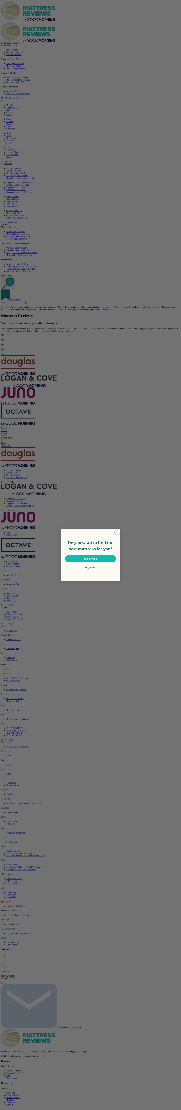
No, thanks (90, 567)
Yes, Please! (91, 558)
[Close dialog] (117, 532)
